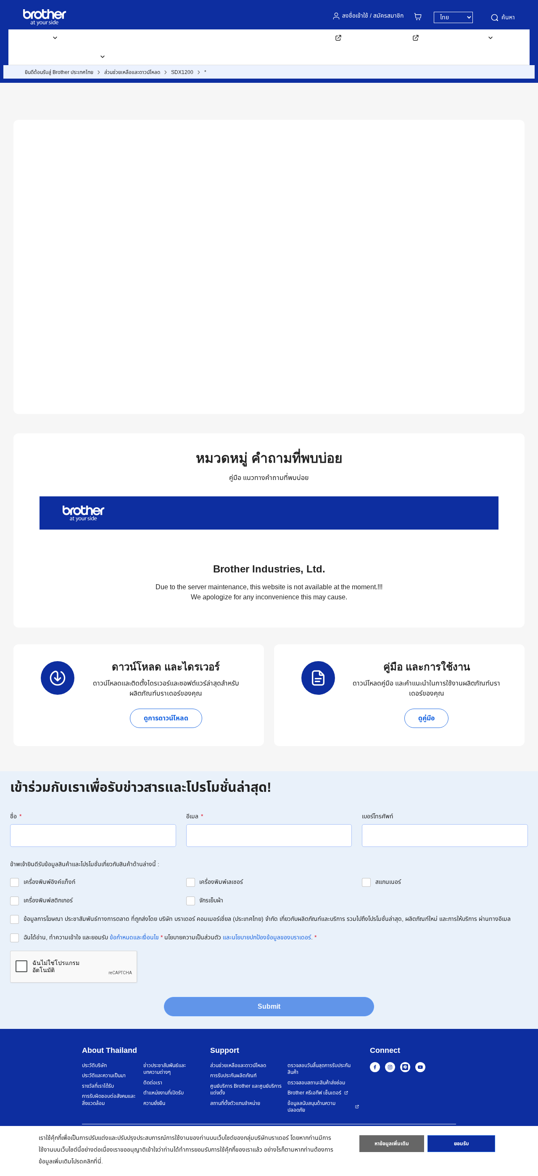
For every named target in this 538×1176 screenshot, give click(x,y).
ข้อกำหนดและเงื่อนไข (134, 937)
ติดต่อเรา (135, 56)
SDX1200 (182, 72)
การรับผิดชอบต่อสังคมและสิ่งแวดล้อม (108, 1100)
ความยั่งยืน (154, 1103)
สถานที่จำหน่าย (42, 56)
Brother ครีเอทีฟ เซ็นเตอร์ (314, 1093)
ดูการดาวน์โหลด (166, 718)
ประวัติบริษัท (94, 1065)
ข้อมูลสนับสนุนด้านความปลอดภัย (311, 1107)
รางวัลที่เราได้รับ (98, 1086)
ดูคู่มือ (426, 718)
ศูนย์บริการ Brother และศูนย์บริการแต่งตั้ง (246, 1090)
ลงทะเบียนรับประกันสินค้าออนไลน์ (292, 37)
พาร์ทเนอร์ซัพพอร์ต (386, 37)
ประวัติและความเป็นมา (104, 1075)
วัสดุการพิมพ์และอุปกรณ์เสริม (112, 37)
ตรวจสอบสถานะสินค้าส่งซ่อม (316, 1082)
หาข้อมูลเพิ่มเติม (391, 1143)
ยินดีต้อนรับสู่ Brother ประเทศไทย (59, 72)
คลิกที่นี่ (92, 1161)
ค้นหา (508, 17)
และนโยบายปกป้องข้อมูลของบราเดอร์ (267, 937)
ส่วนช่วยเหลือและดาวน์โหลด (200, 37)
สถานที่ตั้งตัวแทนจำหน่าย (235, 1103)
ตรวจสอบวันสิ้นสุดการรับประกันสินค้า (319, 1069)
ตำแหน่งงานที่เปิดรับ (163, 1093)
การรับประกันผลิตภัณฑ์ (233, 1075)
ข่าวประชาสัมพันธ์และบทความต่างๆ (164, 1069)
